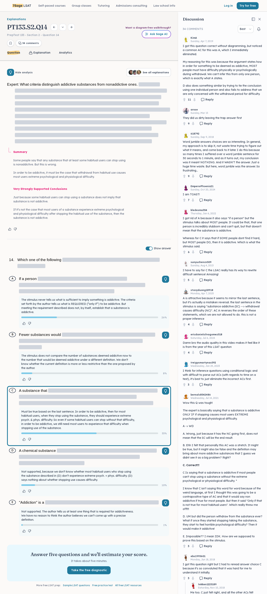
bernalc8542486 (201, 394)
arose (194, 109)
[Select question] (62, 27)
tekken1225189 (207, 584)
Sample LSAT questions (76, 585)
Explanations (16, 19)
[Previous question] (54, 27)
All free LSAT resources (128, 585)
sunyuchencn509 (201, 262)
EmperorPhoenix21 (202, 186)
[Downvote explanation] (15, 229)
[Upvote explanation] (10, 229)
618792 (195, 133)
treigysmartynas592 (203, 362)
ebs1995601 (198, 556)
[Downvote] (194, 100)
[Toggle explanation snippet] (165, 279)
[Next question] (71, 27)
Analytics (65, 52)
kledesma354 (199, 210)
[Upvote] (184, 100)
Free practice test (102, 585)
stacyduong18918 (202, 290)
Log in (228, 5)
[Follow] (258, 29)
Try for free (247, 5)
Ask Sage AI (159, 34)
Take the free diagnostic (89, 570)
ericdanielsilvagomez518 (206, 334)
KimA (194, 37)
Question (13, 52)
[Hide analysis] (10, 72)
